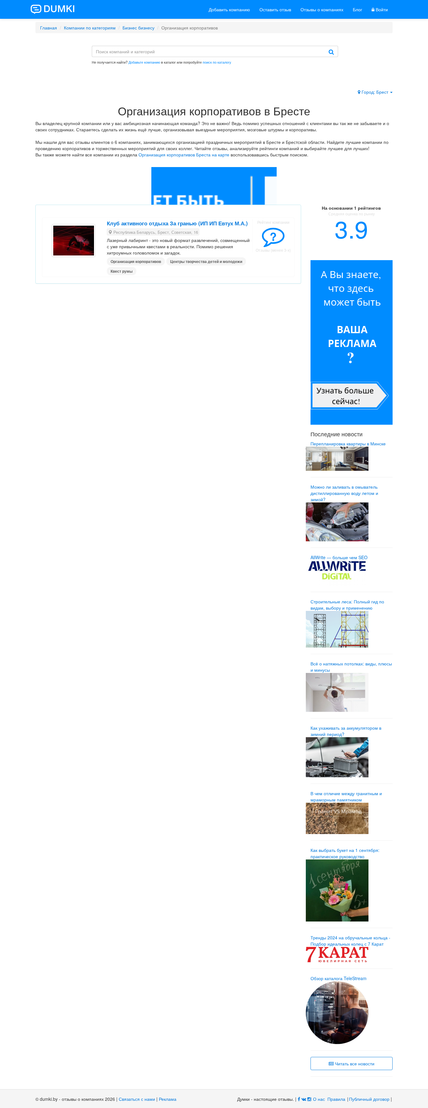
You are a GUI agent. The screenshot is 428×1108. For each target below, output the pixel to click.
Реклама (167, 1099)
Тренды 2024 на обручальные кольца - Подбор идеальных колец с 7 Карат (350, 940)
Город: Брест (374, 92)
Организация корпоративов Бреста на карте (183, 154)
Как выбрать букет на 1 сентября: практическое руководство (345, 853)
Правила (336, 1099)
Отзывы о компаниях (321, 9)
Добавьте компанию (144, 62)
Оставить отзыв (275, 9)
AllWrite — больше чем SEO (339, 557)
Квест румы (122, 271)
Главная (48, 27)
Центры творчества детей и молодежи (206, 261)
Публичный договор (369, 1099)
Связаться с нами (137, 1099)
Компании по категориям (90, 27)
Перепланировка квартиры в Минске (348, 443)
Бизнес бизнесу (138, 27)
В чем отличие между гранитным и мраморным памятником (346, 796)
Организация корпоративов (136, 261)
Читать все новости (354, 1063)
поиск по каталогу (217, 62)
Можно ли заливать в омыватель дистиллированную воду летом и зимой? (344, 493)
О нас (319, 1099)
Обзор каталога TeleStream (339, 978)
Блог (357, 9)
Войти (381, 9)
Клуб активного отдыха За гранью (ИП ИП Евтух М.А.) (177, 223)
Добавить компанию (229, 9)
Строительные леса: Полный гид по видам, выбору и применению (347, 604)
